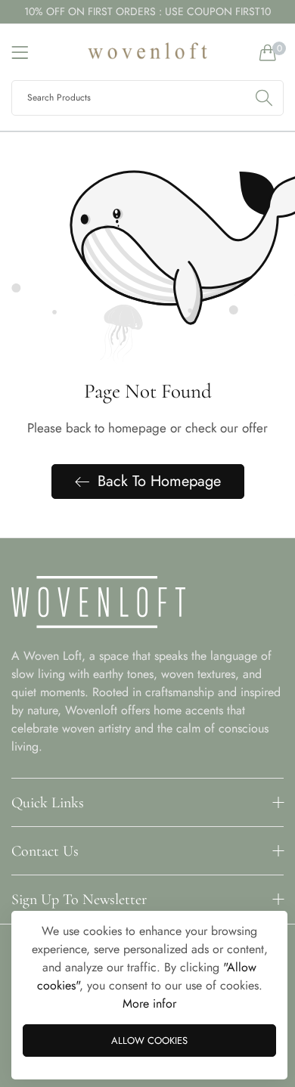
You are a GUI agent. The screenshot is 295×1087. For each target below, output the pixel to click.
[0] (267, 52)
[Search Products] (264, 98)
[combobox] (147, 98)
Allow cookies (149, 1040)
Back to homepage (159, 481)
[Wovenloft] (147, 52)
